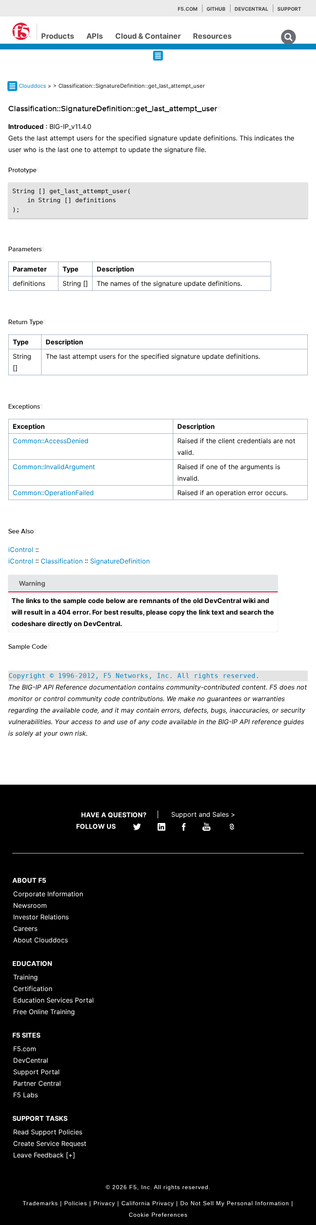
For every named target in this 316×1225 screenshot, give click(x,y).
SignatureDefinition (120, 561)
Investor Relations (41, 917)
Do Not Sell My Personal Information (234, 1203)
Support (289, 9)
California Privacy (147, 1203)
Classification (62, 561)
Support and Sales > (203, 814)
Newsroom (30, 905)
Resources (212, 36)
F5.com (188, 9)
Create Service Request (49, 1143)
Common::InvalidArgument (54, 467)
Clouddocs (32, 85)
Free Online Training (44, 1012)
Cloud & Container (148, 36)
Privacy (104, 1203)
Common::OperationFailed (53, 493)
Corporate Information (48, 894)
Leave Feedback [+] (44, 1155)
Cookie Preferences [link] (158, 1214)
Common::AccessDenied (50, 441)
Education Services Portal (53, 1000)
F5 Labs (25, 1095)
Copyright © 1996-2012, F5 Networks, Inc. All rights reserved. (134, 676)
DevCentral (30, 1060)
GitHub (216, 9)
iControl (20, 549)
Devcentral (251, 9)
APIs (94, 36)
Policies (75, 1203)
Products (57, 36)
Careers (25, 928)
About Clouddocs (40, 940)
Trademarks (40, 1203)
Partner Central (37, 1083)
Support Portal (36, 1072)
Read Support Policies (47, 1132)
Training (25, 977)
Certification (32, 988)
